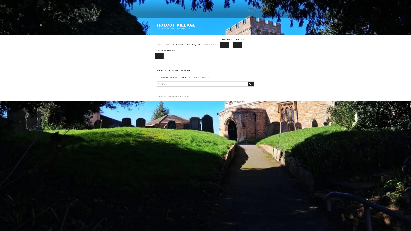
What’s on (238, 39)
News (167, 45)
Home (159, 45)
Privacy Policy (161, 96)
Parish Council (178, 45)
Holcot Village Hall (193, 45)
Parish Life (226, 39)
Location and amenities (165, 50)
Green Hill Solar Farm (211, 45)
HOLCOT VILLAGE (176, 25)
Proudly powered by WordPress (178, 96)
